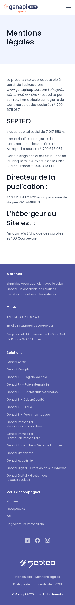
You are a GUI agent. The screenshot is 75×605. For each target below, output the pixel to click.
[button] (67, 8)
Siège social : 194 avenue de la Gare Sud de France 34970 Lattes (36, 336)
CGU (58, 584)
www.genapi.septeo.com (27, 89)
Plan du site (23, 577)
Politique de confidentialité (32, 584)
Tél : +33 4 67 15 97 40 (23, 317)
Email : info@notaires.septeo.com (31, 325)
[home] (20, 7)
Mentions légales (47, 577)
